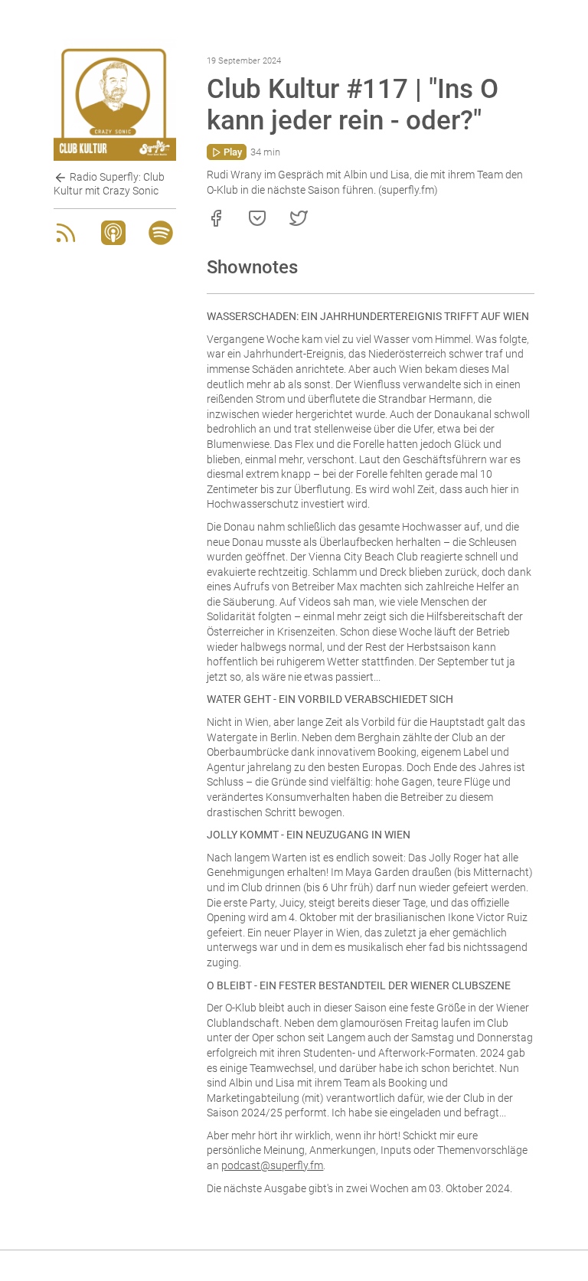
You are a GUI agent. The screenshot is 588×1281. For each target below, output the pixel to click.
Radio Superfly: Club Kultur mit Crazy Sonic (109, 184)
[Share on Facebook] (216, 223)
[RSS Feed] (66, 241)
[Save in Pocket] (257, 223)
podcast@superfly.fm (272, 1165)
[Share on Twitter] (298, 223)
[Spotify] (161, 241)
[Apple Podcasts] (113, 241)
